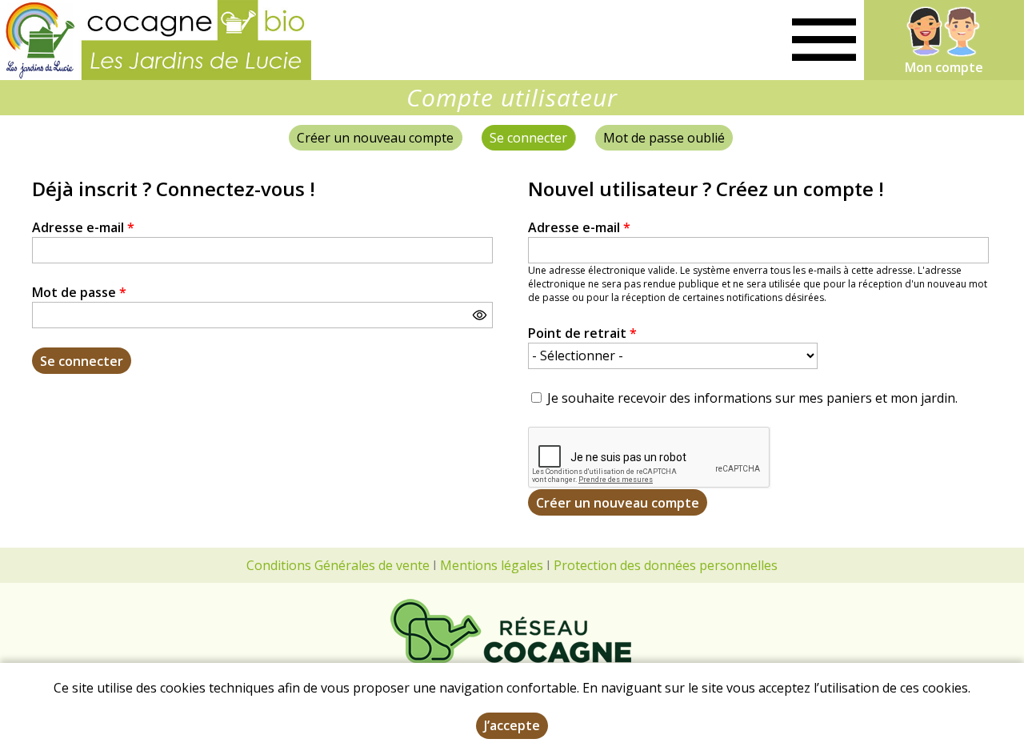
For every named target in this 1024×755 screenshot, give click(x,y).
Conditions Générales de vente (338, 565)
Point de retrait (582, 333)
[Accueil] (155, 40)
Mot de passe (79, 292)
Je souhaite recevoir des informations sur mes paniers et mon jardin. (752, 398)
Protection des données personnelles (666, 565)
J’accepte (512, 725)
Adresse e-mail (83, 227)
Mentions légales (491, 565)
